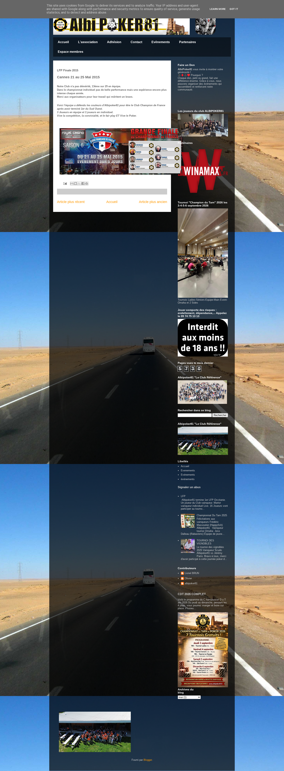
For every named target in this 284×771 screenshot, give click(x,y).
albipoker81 (191, 583)
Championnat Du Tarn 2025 (212, 515)
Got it (234, 9)
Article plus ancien (153, 202)
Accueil (63, 42)
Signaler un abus (189, 487)
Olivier (188, 578)
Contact (136, 42)
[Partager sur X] (79, 183)
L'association (88, 42)
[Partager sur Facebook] (83, 183)
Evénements (188, 474)
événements (188, 479)
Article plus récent (71, 202)
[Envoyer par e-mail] (72, 183)
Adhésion (114, 42)
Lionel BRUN (192, 573)
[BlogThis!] (75, 183)
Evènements (160, 42)
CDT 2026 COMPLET (192, 594)
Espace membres (70, 51)
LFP (183, 496)
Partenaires (187, 42)
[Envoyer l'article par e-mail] (65, 183)
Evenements (188, 470)
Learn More (218, 9)
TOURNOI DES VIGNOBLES (205, 542)
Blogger (148, 759)
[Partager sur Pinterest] (86, 183)
